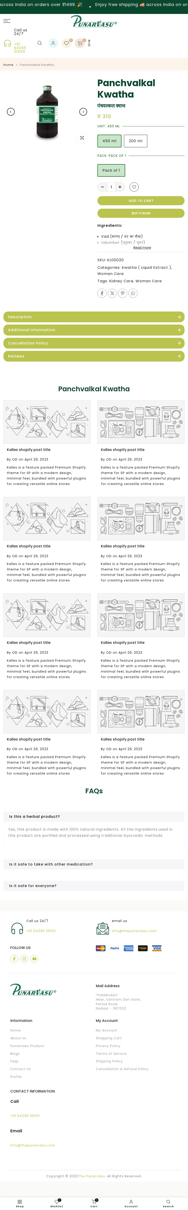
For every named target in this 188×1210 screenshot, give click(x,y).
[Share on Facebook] (102, 293)
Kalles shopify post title (28, 449)
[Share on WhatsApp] (133, 293)
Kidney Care (121, 281)
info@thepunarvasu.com (134, 931)
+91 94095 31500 (20, 48)
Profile (16, 1077)
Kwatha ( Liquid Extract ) (146, 267)
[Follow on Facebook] (14, 959)
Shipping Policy (109, 1061)
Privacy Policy (108, 1046)
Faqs (14, 1061)
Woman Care (110, 273)
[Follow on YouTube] (34, 959)
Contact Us (20, 1069)
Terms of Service (111, 1054)
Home (8, 64)
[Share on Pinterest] (122, 293)
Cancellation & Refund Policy (122, 1069)
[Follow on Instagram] (24, 959)
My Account (106, 1030)
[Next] (83, 112)
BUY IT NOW (141, 213)
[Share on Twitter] (112, 293)
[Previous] (11, 112)
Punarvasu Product (27, 1046)
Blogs (15, 1054)
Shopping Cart (109, 1038)
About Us (18, 1038)
